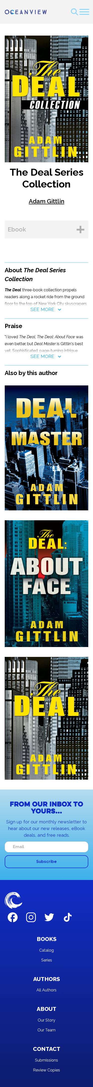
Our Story (46, 1020)
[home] (26, 12)
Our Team (46, 1030)
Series (46, 960)
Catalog (46, 950)
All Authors (46, 990)
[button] (84, 12)
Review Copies (46, 1070)
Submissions (46, 1060)
